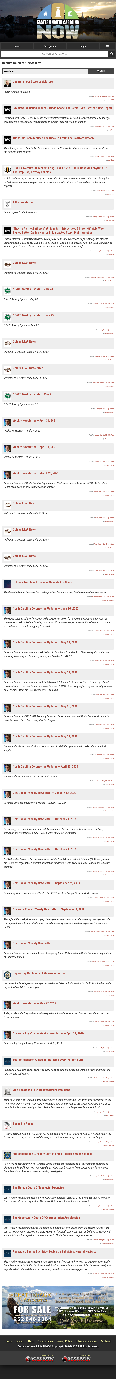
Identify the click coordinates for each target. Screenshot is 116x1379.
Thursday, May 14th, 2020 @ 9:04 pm (104, 754)
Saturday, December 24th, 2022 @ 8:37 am (103, 217)
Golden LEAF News (24, 263)
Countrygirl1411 (110, 100)
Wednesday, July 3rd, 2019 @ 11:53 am (104, 991)
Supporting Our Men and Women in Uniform (39, 973)
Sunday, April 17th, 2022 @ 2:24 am (105, 251)
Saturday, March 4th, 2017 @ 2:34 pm (104, 1142)
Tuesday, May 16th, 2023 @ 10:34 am (104, 156)
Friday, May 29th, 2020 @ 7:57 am (105, 694)
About (31, 1341)
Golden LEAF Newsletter (28, 368)
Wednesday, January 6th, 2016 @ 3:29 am (103, 1240)
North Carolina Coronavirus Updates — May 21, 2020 (45, 706)
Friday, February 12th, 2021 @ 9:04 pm (104, 544)
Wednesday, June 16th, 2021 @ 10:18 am (103, 382)
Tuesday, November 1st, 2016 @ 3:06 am (103, 1176)
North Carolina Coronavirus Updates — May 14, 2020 (45, 736)
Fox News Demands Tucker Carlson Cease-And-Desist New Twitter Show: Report (62, 108)
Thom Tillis (111, 995)
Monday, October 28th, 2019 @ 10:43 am (103, 837)
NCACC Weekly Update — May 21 (33, 394)
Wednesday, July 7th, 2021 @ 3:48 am (104, 356)
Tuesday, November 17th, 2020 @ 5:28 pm (103, 596)
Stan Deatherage (109, 281)
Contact (20, 1341)
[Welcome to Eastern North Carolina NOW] (58, 20)
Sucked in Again (23, 1123)
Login (83, 46)
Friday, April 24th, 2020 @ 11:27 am (105, 781)
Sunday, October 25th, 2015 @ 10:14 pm (103, 1273)
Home (17, 46)
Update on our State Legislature (33, 81)
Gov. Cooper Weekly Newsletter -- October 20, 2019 (44, 849)
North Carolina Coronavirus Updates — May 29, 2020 (45, 642)
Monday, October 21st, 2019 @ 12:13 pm (103, 871)
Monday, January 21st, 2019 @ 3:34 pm (104, 1078)
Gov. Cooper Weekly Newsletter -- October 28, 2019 (44, 819)
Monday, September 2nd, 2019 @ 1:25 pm (103, 961)
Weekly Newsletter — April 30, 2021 (35, 420)
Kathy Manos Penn (109, 1145)
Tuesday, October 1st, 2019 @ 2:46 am (104, 897)
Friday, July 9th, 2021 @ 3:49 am (105, 330)
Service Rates (45, 1341)
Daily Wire (111, 130)
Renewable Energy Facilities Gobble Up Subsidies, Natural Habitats (54, 1251)
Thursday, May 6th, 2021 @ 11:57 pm (104, 435)
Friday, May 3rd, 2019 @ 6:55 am (105, 1048)
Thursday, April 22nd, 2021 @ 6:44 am (104, 461)
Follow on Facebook (86, 1341)
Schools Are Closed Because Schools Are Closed (43, 582)
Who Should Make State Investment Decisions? (42, 1090)
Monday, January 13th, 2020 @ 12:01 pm (103, 807)
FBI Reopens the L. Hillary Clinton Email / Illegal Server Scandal (52, 1154)
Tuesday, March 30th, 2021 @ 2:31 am (104, 491)
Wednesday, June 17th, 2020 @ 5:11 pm (103, 630)
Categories (50, 46)
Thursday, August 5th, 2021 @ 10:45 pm (103, 303)
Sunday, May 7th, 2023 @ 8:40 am (105, 190)
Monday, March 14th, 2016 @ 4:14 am (104, 1206)
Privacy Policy (64, 1341)
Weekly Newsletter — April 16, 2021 (35, 447)
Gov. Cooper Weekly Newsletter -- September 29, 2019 (46, 883)
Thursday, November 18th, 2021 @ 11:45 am (102, 277)
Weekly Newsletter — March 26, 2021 (36, 473)
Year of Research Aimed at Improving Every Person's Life (48, 1060)
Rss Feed (105, 1341)
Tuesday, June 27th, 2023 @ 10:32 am (104, 126)
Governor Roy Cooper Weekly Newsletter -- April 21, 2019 (48, 1033)
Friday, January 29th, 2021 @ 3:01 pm (104, 570)
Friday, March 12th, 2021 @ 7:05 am (104, 518)
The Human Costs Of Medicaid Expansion (38, 1187)
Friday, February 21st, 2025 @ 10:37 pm (103, 96)
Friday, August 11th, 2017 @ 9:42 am (104, 1112)
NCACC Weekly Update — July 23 (33, 289)
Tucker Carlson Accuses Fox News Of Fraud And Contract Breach (53, 138)
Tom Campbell (110, 1115)
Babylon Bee (110, 194)
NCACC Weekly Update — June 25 (33, 315)
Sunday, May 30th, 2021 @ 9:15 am (105, 409)
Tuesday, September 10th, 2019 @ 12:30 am (102, 931)
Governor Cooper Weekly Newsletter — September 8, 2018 (49, 909)
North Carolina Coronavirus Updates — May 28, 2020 (45, 672)
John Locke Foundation (108, 600)
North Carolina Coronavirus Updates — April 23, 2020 (45, 766)
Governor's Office (109, 439)
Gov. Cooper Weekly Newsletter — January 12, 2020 (44, 793)
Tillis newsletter (23, 202)
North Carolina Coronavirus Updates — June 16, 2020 (45, 608)
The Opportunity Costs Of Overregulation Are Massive (46, 1218)
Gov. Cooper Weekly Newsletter (32, 943)
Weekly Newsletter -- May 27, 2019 (34, 1003)
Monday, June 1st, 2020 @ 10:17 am (104, 660)
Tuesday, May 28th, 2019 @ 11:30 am (104, 1021)
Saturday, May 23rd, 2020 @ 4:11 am (104, 724)
